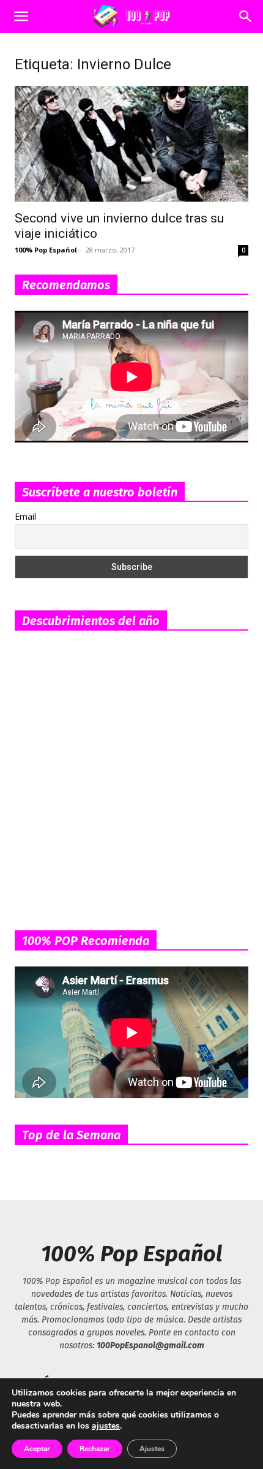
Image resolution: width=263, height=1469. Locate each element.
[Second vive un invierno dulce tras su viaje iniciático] (131, 144)
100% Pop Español (46, 249)
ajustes (106, 1426)
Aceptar (37, 1449)
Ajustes (152, 1449)
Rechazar (95, 1449)
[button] (20, 16)
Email (25, 516)
